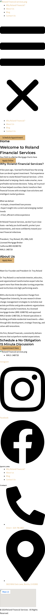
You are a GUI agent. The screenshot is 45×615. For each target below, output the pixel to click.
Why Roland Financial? (15, 5)
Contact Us (11, 15)
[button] (22, 69)
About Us (10, 8)
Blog (8, 12)
